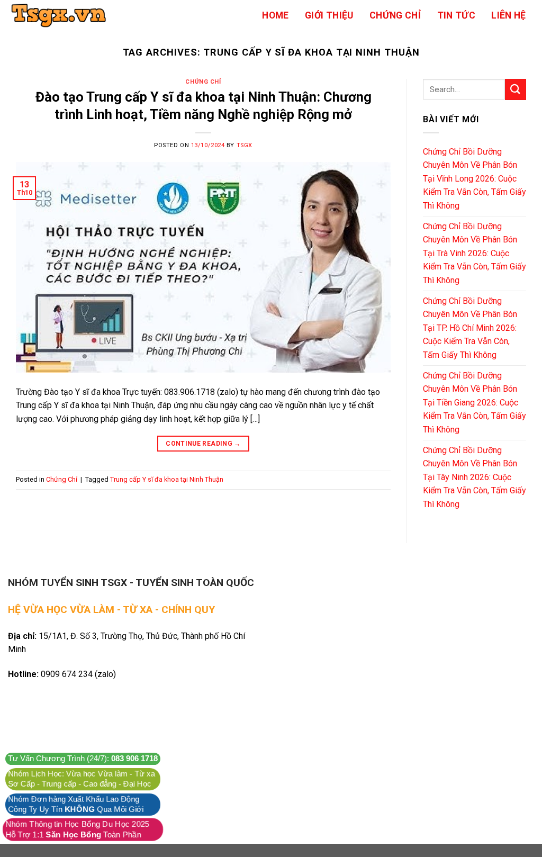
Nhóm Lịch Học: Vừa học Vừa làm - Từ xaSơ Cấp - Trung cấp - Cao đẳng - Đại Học (81, 779)
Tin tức (456, 15)
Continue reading (203, 443)
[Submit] (515, 89)
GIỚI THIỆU (329, 15)
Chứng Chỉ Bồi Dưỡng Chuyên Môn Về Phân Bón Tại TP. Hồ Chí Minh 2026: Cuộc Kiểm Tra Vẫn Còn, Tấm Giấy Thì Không (470, 328)
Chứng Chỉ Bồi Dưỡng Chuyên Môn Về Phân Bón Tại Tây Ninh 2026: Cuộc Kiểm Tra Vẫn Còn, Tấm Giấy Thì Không (474, 477)
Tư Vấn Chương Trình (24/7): (83, 758)
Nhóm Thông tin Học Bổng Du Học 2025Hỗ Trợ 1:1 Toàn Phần (77, 829)
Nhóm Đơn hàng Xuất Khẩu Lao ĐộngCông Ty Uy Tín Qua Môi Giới (75, 804)
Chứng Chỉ (395, 15)
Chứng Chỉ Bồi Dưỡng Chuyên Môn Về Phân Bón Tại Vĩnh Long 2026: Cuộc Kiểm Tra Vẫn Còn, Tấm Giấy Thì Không (474, 179)
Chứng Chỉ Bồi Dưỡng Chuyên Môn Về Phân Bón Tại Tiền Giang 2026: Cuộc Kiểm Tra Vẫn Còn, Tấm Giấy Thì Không (474, 403)
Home (275, 15)
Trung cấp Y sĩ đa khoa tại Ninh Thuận (166, 479)
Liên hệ (508, 15)
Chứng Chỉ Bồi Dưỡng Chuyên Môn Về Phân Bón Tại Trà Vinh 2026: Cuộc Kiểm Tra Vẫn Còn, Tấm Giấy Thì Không (474, 253)
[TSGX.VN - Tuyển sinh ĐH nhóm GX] (61, 15)
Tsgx (244, 145)
